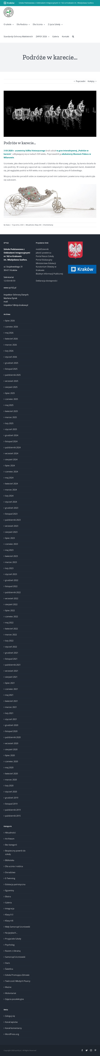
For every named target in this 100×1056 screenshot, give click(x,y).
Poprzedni (80, 81)
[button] (73, 36)
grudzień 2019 (11, 797)
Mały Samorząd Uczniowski (17, 926)
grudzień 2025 (11, 363)
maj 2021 (9, 695)
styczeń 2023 (11, 574)
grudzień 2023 (11, 508)
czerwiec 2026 (11, 326)
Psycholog (10, 944)
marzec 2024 (11, 489)
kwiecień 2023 (11, 556)
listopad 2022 (11, 586)
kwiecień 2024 (11, 483)
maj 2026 (9, 332)
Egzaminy (9, 890)
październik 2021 (13, 664)
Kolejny (91, 81)
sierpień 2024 (11, 459)
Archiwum (9, 838)
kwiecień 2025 (11, 411)
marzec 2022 (11, 634)
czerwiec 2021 (11, 689)
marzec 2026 (11, 344)
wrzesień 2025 (11, 381)
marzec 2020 (11, 779)
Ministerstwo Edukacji (46, 263)
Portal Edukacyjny (44, 259)
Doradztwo (10, 872)
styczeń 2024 (11, 501)
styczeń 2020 (11, 791)
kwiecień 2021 (11, 701)
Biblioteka (9, 860)
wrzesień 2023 (11, 526)
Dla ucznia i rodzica (14, 866)
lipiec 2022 (10, 610)
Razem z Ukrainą (12, 951)
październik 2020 (13, 737)
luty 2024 (9, 495)
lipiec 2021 (10, 683)
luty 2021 (9, 713)
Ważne (8, 987)
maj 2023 (9, 550)
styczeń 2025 (11, 429)
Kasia (8, 225)
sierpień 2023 (11, 532)
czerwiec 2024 (11, 471)
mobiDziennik (42, 249)
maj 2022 (9, 622)
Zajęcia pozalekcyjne (14, 999)
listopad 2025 (11, 369)
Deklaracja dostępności (46, 280)
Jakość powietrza (43, 252)
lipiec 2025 (10, 393)
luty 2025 (9, 423)
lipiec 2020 (10, 755)
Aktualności (30, 225)
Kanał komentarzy (13, 1028)
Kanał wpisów (11, 1022)
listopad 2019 (11, 803)
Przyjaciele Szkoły (13, 938)
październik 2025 (13, 375)
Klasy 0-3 (9, 914)
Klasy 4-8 (38, 225)
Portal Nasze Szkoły (45, 256)
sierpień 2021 (11, 677)
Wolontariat (10, 993)
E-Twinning (10, 878)
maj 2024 (9, 477)
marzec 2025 (11, 417)
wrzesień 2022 (11, 598)
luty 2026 (9, 350)
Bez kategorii (11, 844)
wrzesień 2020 (11, 743)
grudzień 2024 (11, 435)
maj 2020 (9, 767)
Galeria (8, 902)
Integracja (9, 908)
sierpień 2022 (11, 604)
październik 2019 (13, 809)
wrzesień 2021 (11, 671)
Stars (7, 963)
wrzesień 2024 (11, 453)
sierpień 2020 (11, 749)
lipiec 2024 (10, 465)
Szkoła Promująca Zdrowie (17, 975)
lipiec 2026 (10, 320)
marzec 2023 (11, 562)
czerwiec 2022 (11, 616)
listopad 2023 (11, 513)
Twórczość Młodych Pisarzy (17, 981)
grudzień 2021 (11, 652)
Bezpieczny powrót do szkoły (15, 852)
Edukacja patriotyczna (15, 884)
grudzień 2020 (11, 725)
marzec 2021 (11, 707)
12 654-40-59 (9, 280)
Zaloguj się (10, 1016)
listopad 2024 (11, 441)
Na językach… (11, 932)
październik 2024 (13, 447)
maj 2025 (9, 405)
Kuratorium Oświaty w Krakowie (46, 268)
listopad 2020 (11, 731)
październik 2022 (13, 592)
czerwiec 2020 (11, 761)
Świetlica (9, 969)
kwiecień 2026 (11, 338)
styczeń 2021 (11, 719)
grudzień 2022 (11, 580)
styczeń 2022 (11, 646)
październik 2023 (13, 520)
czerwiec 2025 (11, 399)
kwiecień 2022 (11, 628)
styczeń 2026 (11, 357)
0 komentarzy (48, 225)
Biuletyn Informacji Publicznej (49, 273)
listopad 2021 (11, 659)
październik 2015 (13, 815)
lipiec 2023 (10, 538)
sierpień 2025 (11, 387)
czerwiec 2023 (11, 544)
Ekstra (8, 896)
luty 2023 (9, 568)
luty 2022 (9, 640)
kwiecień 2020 (11, 773)
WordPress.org (12, 1034)
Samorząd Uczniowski (15, 957)
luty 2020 (9, 785)
